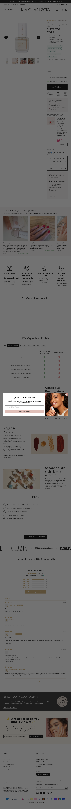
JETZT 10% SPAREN (24, 411)
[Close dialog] (66, 395)
